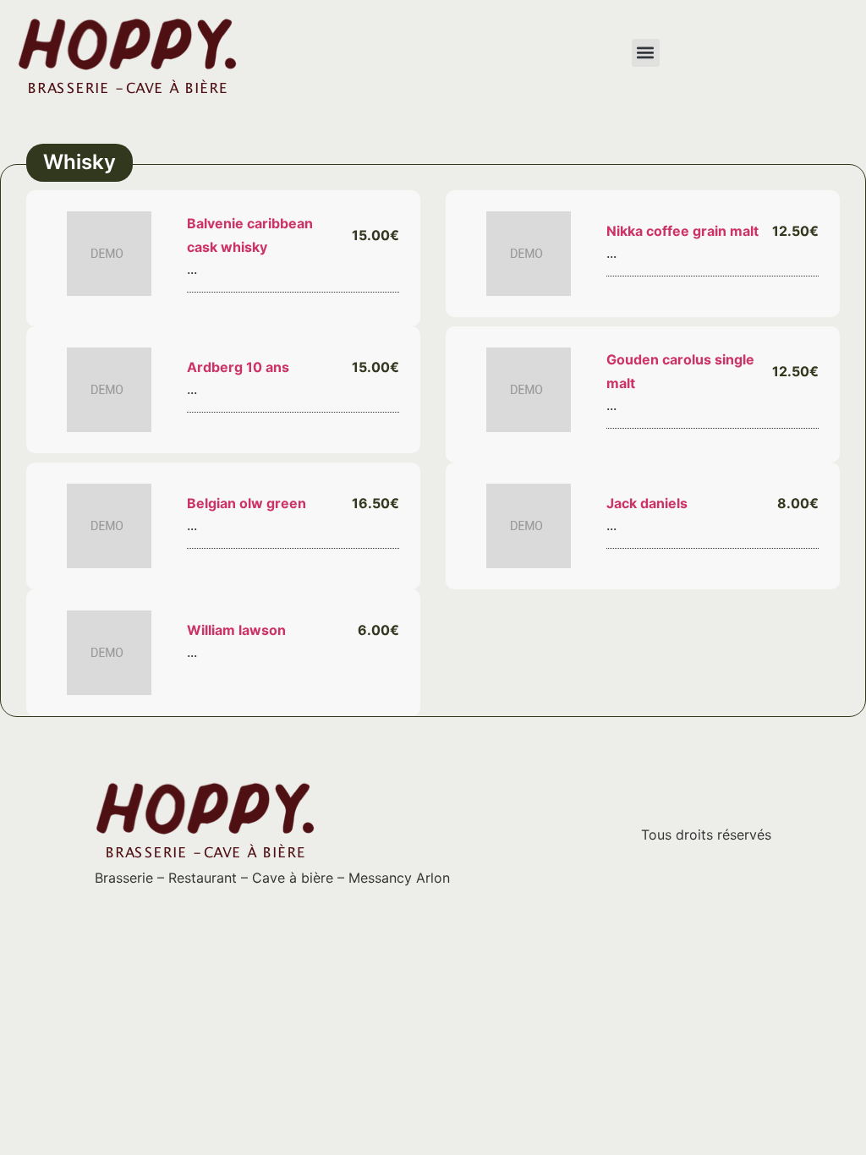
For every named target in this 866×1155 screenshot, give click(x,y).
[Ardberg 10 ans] (109, 390)
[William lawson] (109, 652)
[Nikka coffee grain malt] (528, 253)
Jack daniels (647, 503)
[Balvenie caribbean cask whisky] (109, 253)
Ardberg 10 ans (238, 367)
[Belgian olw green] (109, 526)
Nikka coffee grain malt (682, 230)
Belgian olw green (246, 503)
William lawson (236, 629)
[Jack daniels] (528, 526)
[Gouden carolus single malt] (528, 390)
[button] (646, 53)
